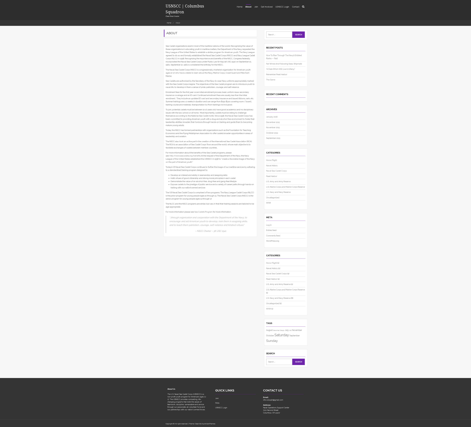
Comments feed (273, 236)
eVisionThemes (209, 424)
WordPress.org (272, 241)
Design (282, 330)
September (294, 335)
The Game (270, 80)
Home (239, 7)
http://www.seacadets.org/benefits (185, 156)
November (297, 330)
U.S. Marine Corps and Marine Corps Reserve (285, 187)
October (270, 335)
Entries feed (271, 230)
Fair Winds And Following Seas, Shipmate (284, 64)
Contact (295, 7)
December (276, 330)
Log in (269, 225)
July (287, 330)
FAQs (217, 403)
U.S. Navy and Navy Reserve (278, 192)
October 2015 (272, 133)
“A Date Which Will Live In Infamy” (280, 69)
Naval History (272, 166)
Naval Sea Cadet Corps (276, 171)
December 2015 (273, 122)
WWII (268, 203)
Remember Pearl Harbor (276, 74)
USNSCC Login (282, 7)
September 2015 (273, 138)
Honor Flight (271, 160)
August (269, 330)
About (248, 7)
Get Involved (267, 7)
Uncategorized (272, 197)
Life (290, 330)
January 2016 (272, 117)
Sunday (272, 341)
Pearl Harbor (271, 176)
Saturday (281, 335)
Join (256, 7)
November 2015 (273, 127)
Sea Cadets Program (203, 212)
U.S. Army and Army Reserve (278, 181)
